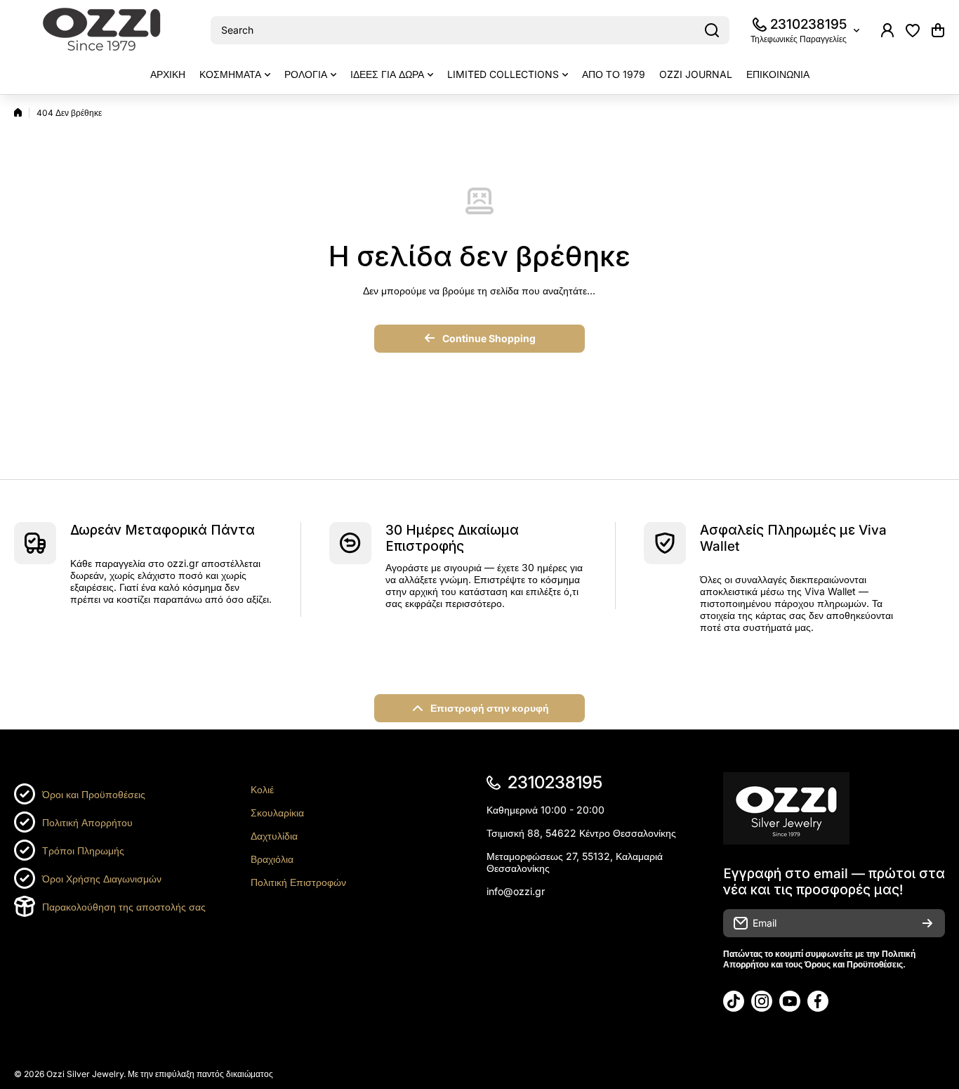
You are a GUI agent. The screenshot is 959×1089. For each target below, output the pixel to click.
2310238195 (808, 24)
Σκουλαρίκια (277, 813)
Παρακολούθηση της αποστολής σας (124, 907)
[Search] (711, 30)
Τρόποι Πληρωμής (83, 850)
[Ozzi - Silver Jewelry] (102, 30)
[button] (938, 30)
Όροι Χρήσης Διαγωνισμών (101, 879)
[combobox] (470, 30)
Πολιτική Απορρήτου (87, 822)
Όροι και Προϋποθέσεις (93, 794)
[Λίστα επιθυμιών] (913, 30)
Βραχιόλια (272, 859)
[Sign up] (927, 923)
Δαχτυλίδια (274, 836)
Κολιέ (262, 789)
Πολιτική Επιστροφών (298, 882)
